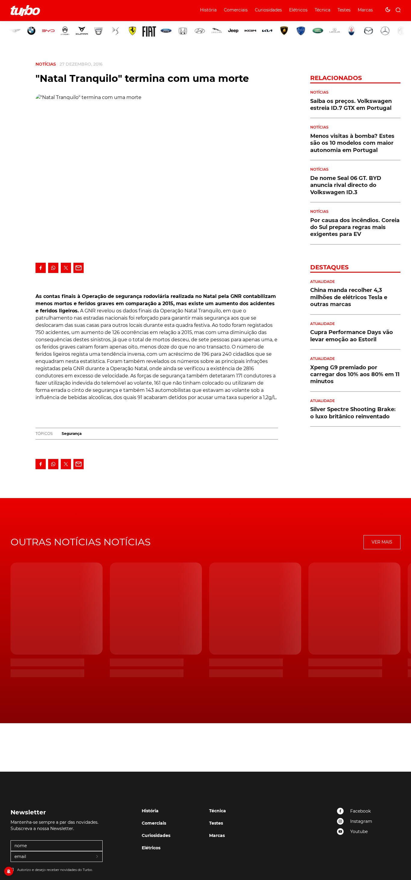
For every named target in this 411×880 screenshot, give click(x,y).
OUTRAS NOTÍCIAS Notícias (81, 542)
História (208, 10)
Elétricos (298, 10)
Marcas (365, 10)
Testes (344, 10)
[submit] (97, 857)
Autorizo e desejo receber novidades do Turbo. (55, 870)
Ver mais (382, 542)
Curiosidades (268, 10)
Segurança (72, 433)
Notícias (46, 64)
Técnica (322, 10)
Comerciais (236, 10)
